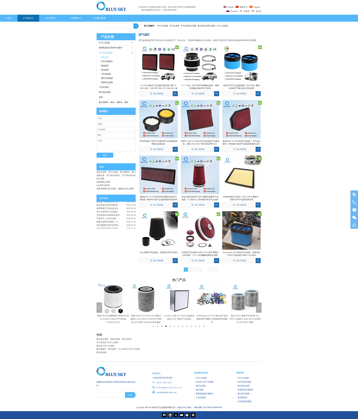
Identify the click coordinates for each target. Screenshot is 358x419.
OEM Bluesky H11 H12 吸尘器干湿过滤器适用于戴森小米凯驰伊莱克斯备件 (179, 319)
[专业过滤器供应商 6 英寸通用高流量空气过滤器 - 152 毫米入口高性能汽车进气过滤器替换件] (200, 174)
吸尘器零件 (127, 339)
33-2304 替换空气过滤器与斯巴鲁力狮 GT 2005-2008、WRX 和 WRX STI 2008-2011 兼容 (158, 87)
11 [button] (195, 326)
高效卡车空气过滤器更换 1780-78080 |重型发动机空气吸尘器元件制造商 (241, 86)
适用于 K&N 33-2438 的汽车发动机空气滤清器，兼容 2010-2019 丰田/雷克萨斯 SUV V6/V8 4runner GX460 (200, 142)
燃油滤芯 (105, 66)
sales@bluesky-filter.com (166, 392)
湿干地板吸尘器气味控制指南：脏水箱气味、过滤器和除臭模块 (116, 220)
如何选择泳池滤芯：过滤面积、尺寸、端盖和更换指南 (116, 227)
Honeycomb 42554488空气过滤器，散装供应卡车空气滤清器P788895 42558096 (241, 253)
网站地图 (198, 407)
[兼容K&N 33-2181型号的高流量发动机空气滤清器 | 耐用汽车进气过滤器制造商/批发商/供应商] (158, 174)
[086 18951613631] (354, 225)
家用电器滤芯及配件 (204, 394)
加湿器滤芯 (243, 397)
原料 (101, 97)
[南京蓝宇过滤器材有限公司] (112, 371)
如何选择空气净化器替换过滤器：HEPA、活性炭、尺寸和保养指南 (116, 224)
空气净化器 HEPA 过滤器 (107, 342)
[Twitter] (176, 415)
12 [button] (200, 326)
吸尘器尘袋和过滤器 (206, 26)
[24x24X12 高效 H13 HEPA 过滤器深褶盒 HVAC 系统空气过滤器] (146, 298)
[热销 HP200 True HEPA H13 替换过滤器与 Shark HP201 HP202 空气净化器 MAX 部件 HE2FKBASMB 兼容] (113, 298)
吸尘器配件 (125, 172)
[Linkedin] (170, 415)
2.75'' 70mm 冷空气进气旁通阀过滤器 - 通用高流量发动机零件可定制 (200, 86)
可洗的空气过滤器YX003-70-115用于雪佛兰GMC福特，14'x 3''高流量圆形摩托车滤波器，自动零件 (200, 254)
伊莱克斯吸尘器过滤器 (106, 189)
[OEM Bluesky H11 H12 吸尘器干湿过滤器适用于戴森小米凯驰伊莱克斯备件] (179, 298)
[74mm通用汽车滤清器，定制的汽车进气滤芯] (158, 230)
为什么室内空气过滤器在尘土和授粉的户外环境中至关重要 (116, 207)
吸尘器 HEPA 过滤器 (105, 346)
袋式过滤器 (201, 386)
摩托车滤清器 (107, 78)
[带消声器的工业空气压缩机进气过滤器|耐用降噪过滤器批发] (158, 119)
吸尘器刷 (112, 349)
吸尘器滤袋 (101, 352)
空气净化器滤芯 (113, 175)
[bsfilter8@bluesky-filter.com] (354, 194)
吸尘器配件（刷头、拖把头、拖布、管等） (117, 102)
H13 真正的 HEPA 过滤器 (129, 349)
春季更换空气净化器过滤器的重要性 (112, 203)
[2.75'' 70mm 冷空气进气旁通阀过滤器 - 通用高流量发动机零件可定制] (200, 63)
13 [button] (204, 326)
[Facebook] (164, 415)
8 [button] (183, 326)
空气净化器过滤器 (188, 26)
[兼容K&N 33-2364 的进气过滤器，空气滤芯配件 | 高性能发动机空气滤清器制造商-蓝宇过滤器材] (241, 119)
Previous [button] (99, 307)
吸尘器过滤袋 (243, 394)
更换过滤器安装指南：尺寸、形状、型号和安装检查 (116, 217)
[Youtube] (181, 415)
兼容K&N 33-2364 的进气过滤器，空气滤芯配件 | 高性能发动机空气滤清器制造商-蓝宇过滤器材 (241, 142)
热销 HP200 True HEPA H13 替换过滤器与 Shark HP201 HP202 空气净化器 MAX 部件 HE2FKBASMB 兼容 (113, 319)
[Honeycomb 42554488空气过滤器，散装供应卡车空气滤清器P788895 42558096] (241, 230)
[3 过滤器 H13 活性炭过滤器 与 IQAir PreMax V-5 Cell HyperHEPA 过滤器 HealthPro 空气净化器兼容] (245, 298)
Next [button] (259, 307)
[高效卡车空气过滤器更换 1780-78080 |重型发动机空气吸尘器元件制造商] (241, 63)
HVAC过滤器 (222, 26)
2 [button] (158, 326)
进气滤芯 (105, 57)
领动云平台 (182, 407)
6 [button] (174, 326)
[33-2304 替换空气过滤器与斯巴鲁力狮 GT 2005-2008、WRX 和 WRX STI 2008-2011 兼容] (158, 63)
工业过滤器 (104, 87)
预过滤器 (200, 390)
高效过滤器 (101, 172)
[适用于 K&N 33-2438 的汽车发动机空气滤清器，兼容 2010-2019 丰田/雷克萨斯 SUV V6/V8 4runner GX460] (200, 119)
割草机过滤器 (107, 82)
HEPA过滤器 (162, 26)
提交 (105, 155)
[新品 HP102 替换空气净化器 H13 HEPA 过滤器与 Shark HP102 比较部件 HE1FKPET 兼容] (212, 298)
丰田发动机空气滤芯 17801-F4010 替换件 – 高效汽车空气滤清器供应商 (241, 198)
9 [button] (187, 326)
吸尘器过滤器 (102, 339)
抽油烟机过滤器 (103, 182)
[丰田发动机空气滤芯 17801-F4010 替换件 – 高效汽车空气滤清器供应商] (241, 174)
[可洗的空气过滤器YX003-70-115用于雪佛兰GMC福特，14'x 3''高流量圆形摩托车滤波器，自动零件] (200, 230)
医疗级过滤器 (105, 92)
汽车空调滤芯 (107, 61)
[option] (113, 303)
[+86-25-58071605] (354, 202)
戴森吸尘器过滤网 (126, 189)
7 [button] (179, 326)
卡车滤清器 (106, 74)
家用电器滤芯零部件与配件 (110, 48)
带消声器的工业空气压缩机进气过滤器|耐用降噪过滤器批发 (158, 142)
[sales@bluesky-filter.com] (354, 209)
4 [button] (166, 326)
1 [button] (153, 326)
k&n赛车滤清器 (103, 185)
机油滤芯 (105, 70)
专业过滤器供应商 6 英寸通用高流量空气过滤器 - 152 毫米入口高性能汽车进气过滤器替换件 (200, 198)
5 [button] (170, 326)
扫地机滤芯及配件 (245, 390)
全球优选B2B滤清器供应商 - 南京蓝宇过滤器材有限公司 (116, 210)
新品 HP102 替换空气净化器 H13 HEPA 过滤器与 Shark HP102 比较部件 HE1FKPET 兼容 (212, 319)
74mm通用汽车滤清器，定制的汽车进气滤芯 (158, 252)
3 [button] (162, 326)
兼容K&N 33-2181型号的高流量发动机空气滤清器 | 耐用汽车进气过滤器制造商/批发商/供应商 (158, 198)
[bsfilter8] (354, 217)
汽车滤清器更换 (106, 53)
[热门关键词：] (136, 26)
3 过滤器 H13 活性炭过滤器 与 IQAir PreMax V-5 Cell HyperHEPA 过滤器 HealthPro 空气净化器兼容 (245, 319)
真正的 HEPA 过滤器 (205, 382)
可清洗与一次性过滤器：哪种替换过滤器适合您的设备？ (116, 214)
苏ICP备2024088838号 (212, 407)
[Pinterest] (187, 415)
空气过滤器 (174, 26)
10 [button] (191, 326)
